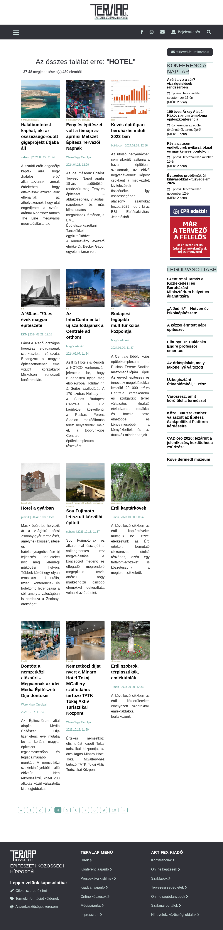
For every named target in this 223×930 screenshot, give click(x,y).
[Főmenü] (16, 32)
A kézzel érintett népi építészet (186, 327)
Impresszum (90, 914)
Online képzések (94, 896)
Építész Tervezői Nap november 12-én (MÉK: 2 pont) (184, 193)
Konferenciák (161, 860)
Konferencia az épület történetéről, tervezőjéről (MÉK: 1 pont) (184, 129)
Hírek (85, 860)
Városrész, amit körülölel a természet (186, 398)
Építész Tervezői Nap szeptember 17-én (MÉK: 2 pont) (184, 97)
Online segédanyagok (168, 896)
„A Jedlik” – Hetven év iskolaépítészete (188, 310)
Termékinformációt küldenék (37, 898)
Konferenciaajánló (95, 869)
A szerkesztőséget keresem (36, 906)
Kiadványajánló (93, 887)
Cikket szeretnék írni (31, 891)
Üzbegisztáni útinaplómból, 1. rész (186, 381)
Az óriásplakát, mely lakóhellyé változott (186, 365)
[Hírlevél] (162, 32)
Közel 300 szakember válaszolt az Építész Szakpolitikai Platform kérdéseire (187, 419)
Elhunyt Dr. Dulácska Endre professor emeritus (186, 346)
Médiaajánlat (91, 905)
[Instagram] (151, 32)
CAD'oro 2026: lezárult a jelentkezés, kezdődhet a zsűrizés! (190, 442)
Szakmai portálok (165, 905)
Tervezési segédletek (168, 887)
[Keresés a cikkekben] (209, 32)
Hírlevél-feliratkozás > (192, 52)
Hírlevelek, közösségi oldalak (174, 914)
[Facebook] (142, 32)
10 (114, 810)
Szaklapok (159, 878)
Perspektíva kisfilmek (97, 878)
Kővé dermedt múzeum (188, 459)
